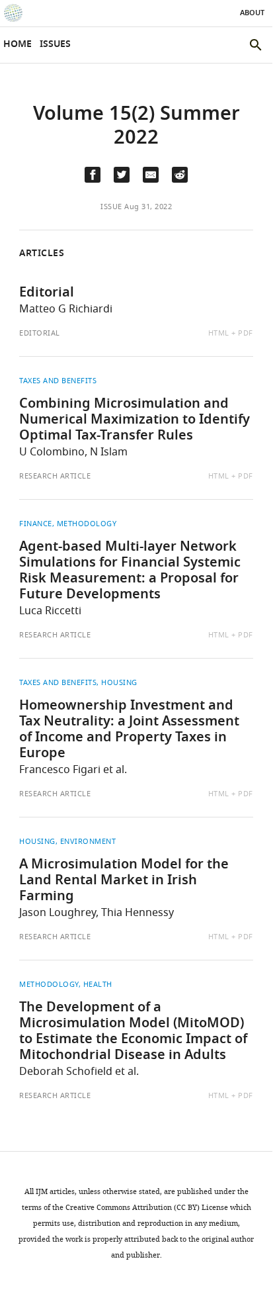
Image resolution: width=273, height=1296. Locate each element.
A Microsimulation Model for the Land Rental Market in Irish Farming (124, 881)
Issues (55, 44)
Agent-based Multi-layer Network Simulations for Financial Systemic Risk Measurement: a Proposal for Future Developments (130, 571)
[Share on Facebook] (92, 175)
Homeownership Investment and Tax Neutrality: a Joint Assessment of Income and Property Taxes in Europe (129, 730)
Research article (55, 476)
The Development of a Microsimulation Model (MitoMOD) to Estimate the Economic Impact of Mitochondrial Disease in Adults (133, 1031)
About (252, 13)
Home (17, 44)
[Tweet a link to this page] (122, 175)
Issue (111, 206)
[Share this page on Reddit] (180, 175)
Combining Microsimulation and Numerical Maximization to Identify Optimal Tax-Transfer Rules (134, 420)
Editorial (46, 293)
